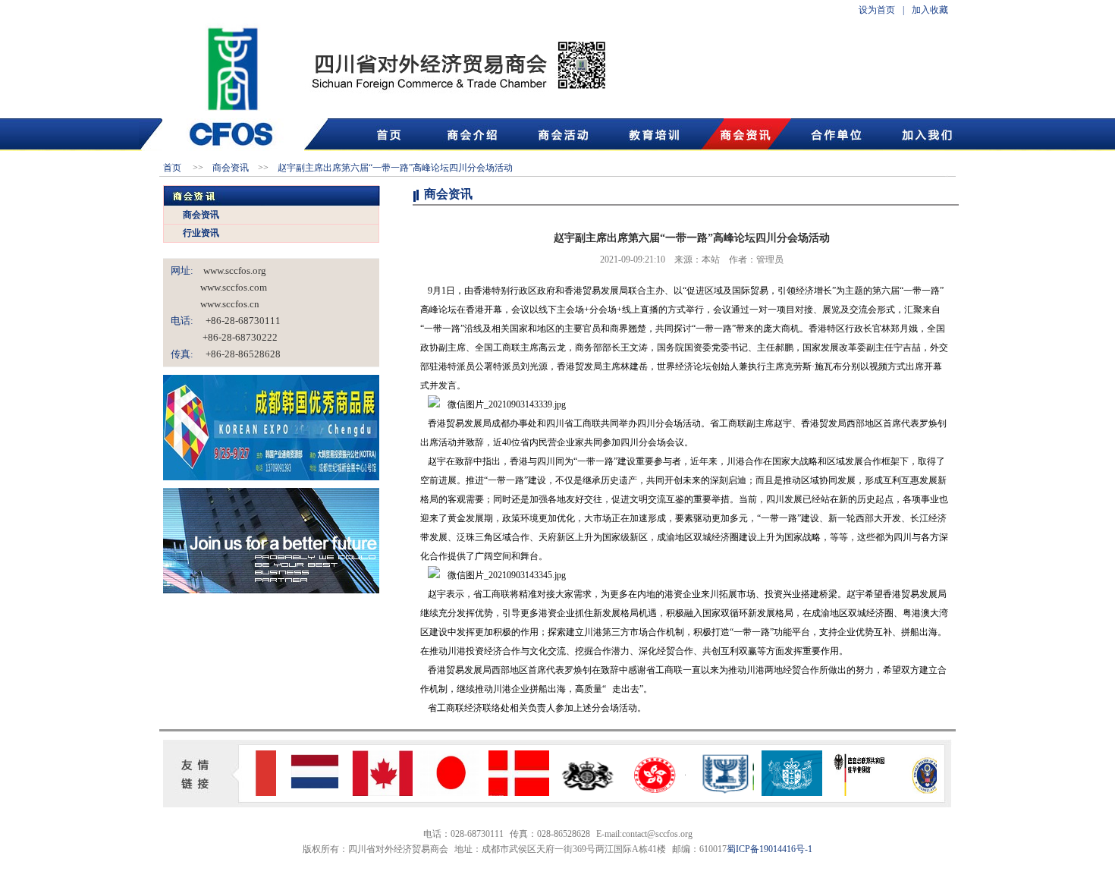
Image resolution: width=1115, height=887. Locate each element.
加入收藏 (930, 10)
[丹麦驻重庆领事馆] (508, 793)
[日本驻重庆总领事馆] (440, 793)
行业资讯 (201, 233)
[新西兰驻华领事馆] (781, 793)
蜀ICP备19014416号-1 (769, 849)
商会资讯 (201, 214)
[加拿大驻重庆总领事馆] (371, 793)
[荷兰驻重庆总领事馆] (303, 793)
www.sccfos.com (219, 287)
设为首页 (877, 10)
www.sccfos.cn (215, 304)
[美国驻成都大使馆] (917, 793)
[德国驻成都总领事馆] (849, 793)
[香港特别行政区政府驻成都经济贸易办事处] (644, 793)
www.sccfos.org (229, 270)
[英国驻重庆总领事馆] (576, 793)
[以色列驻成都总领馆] (713, 793)
